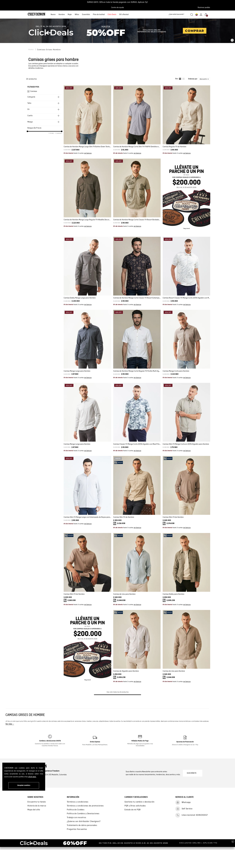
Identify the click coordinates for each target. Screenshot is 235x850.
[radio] (180, 79)
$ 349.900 (58, 133)
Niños (77, 14)
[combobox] (180, 14)
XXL (95, 138)
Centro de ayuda (117, 7)
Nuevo (53, 14)
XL (90, 138)
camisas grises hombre (49, 49)
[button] (205, 7)
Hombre (62, 14)
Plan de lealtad (99, 14)
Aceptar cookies (23, 785)
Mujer (70, 14)
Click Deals (112, 14)
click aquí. (32, 777)
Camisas (33, 91)
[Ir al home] (36, 14)
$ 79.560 (51, 133)
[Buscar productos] (191, 14)
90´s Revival (124, 14)
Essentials (86, 14)
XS (126, 211)
